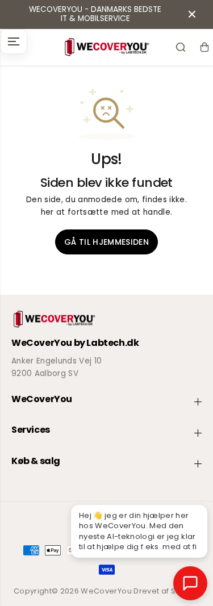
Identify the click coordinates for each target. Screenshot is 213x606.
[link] (106, 319)
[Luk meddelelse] (192, 14)
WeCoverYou (106, 591)
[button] (13, 41)
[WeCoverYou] (106, 47)
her (47, 212)
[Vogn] (204, 47)
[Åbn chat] (190, 583)
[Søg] (180, 47)
